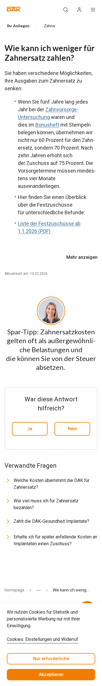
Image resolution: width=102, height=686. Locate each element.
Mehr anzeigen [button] (81, 257)
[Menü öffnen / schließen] (93, 9)
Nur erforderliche (51, 658)
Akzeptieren (51, 674)
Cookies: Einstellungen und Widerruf (42, 639)
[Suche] (65, 9)
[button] (13, 9)
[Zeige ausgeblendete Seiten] (36, 590)
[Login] (79, 9)
